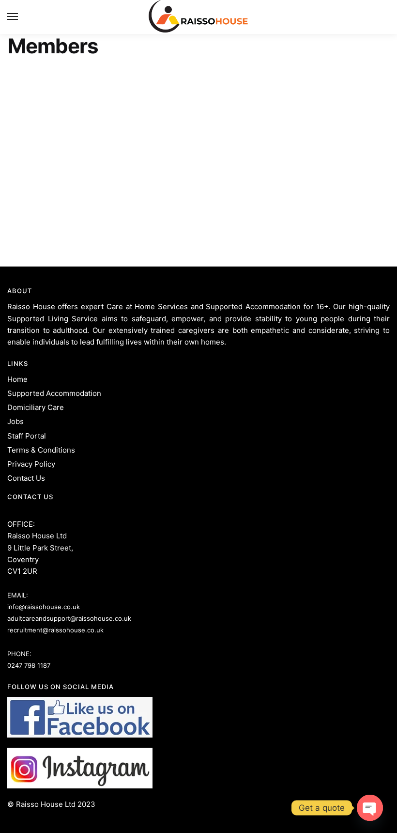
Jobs (15, 421)
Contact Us (26, 478)
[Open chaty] (370, 808)
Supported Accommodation (54, 393)
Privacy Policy (31, 464)
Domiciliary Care (35, 407)
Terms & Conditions (41, 450)
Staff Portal (26, 435)
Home (17, 379)
